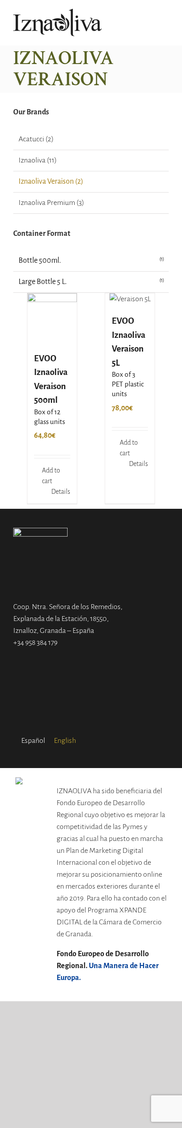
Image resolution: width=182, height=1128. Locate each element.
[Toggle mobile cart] (149, 22)
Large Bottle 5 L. (43, 282)
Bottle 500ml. (40, 261)
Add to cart (51, 476)
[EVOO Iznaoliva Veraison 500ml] (52, 318)
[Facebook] (79, 705)
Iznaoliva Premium (47, 203)
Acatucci (31, 139)
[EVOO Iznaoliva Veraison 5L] (130, 299)
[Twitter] (91, 705)
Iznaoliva (32, 160)
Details (60, 491)
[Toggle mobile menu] (165, 22)
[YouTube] (102, 705)
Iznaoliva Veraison (46, 181)
